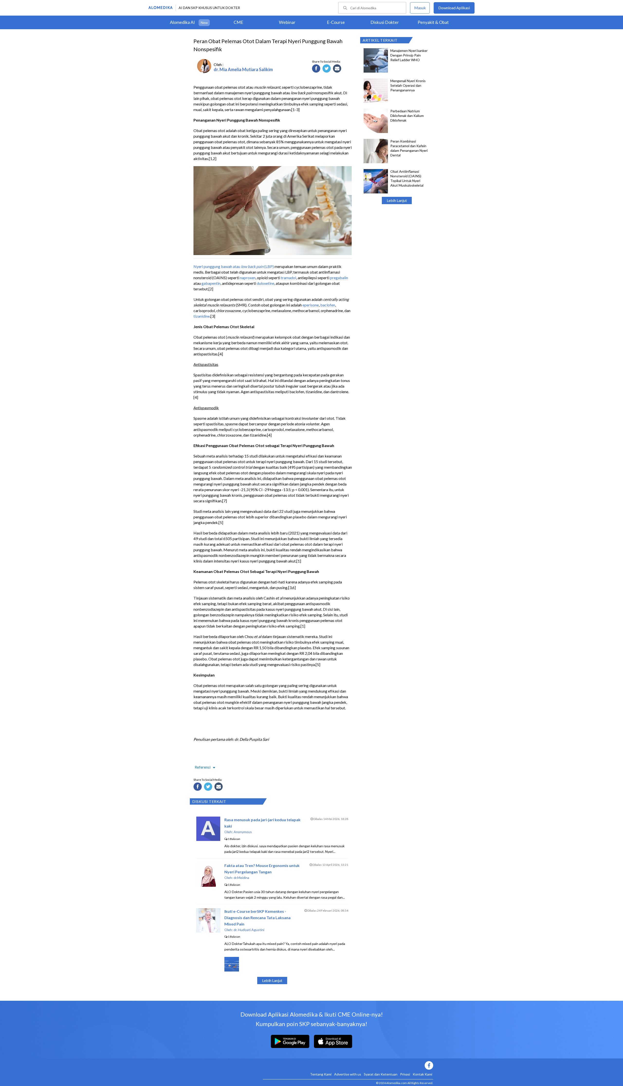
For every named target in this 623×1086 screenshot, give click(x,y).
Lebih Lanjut (397, 200)
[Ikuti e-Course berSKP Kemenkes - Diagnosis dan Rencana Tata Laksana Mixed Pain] (208, 931)
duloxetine (265, 283)
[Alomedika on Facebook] (348, 1065)
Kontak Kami (422, 1074)
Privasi (405, 1074)
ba (322, 305)
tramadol (288, 277)
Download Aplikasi (454, 7)
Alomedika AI (182, 22)
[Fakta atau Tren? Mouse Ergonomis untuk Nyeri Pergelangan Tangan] (208, 885)
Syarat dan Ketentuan (380, 1074)
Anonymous (243, 832)
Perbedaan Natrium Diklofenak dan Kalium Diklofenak (407, 115)
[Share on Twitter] (327, 69)
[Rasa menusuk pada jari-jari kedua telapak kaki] (208, 839)
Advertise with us (347, 1074)
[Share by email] (338, 69)
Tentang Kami (320, 1074)
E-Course (336, 22)
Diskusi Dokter (384, 22)
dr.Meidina (241, 878)
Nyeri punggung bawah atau (217, 266)
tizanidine (201, 316)
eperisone (310, 305)
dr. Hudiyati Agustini (249, 930)
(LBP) (269, 266)
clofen (330, 305)
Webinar (287, 22)
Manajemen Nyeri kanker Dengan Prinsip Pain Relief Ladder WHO (409, 55)
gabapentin (211, 283)
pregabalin (339, 277)
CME (238, 22)
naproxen (248, 277)
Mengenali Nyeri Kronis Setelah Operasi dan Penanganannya (408, 85)
